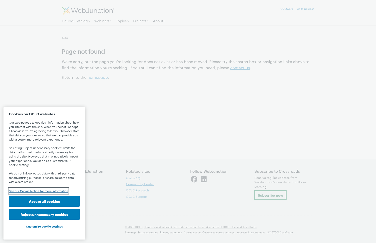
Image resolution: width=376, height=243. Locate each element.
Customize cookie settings (44, 226)
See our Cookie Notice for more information (38, 191)
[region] (44, 173)
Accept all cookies (44, 201)
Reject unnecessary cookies (44, 214)
